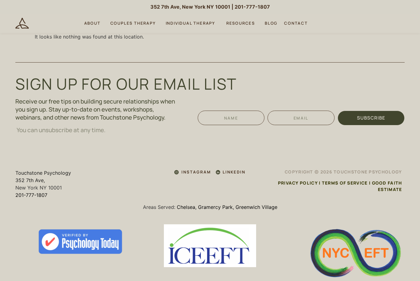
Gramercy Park (215, 207)
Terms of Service (345, 183)
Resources (240, 23)
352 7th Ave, (30, 180)
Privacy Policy (298, 183)
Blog (271, 23)
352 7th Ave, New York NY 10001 (190, 7)
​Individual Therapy (191, 23)
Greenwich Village (256, 207)
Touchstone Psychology (43, 173)
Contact (296, 23)
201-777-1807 (252, 7)
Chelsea (186, 207)
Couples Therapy (133, 23)
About (92, 23)
